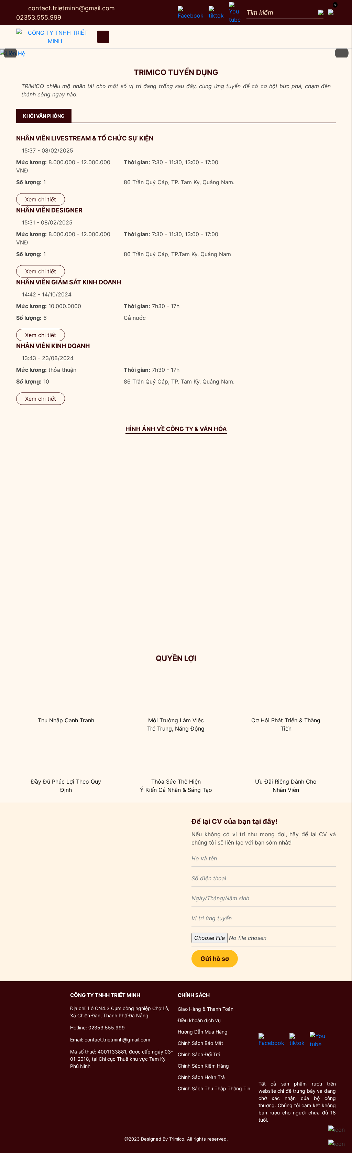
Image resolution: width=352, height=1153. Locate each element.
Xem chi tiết (40, 199)
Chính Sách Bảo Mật (200, 1043)
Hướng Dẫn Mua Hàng (203, 1032)
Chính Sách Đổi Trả (199, 1054)
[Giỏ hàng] (329, 13)
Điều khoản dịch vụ (199, 1020)
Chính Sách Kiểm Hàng (203, 1066)
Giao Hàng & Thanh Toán (205, 1009)
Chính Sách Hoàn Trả (201, 1077)
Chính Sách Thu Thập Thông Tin (214, 1088)
